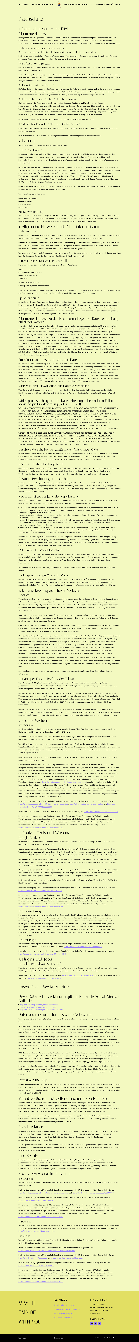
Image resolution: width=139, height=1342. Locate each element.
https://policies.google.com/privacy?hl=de (44, 978)
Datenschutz (58, 1338)
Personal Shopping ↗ (63, 1313)
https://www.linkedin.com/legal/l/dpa (32, 1258)
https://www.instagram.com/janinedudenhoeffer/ (39, 1005)
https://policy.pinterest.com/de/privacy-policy (36, 1231)
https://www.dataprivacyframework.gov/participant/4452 (40, 827)
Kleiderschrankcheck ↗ (64, 1305)
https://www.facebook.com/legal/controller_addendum (64, 782)
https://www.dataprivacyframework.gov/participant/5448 (40, 1281)
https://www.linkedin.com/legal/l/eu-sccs (67, 1258)
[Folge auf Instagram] (91, 1323)
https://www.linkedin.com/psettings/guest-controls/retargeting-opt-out (46, 1250)
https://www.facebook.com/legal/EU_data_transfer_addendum (43, 804)
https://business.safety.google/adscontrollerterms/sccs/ (40, 890)
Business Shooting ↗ (63, 1317)
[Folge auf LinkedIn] (99, 1323)
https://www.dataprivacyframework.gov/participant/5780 (40, 907)
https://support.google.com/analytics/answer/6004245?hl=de (42, 954)
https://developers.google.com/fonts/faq (78, 975)
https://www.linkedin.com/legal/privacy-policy (36, 1265)
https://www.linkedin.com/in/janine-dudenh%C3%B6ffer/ (42, 1009)
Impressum (22, 1338)
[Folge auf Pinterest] (95, 1323)
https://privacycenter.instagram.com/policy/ (86, 804)
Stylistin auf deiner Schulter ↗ (67, 1309)
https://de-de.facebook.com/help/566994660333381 (93, 1193)
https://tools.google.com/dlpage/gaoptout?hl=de (83, 946)
